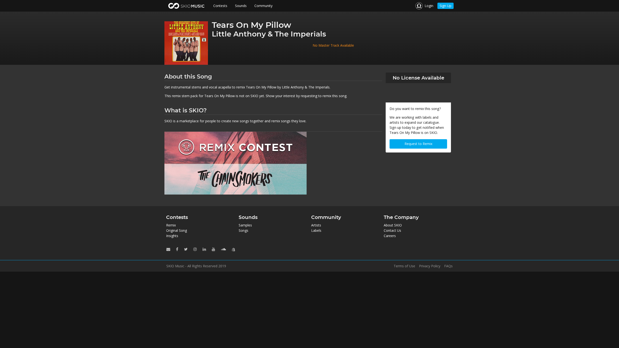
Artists (316, 225)
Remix (171, 225)
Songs (243, 230)
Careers (390, 235)
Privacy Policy (429, 266)
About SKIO (393, 225)
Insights (172, 235)
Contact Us (392, 230)
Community (263, 5)
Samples (245, 225)
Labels (316, 230)
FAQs (448, 266)
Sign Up (445, 5)
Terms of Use (404, 266)
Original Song (176, 230)
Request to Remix (418, 143)
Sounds (241, 5)
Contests (220, 5)
